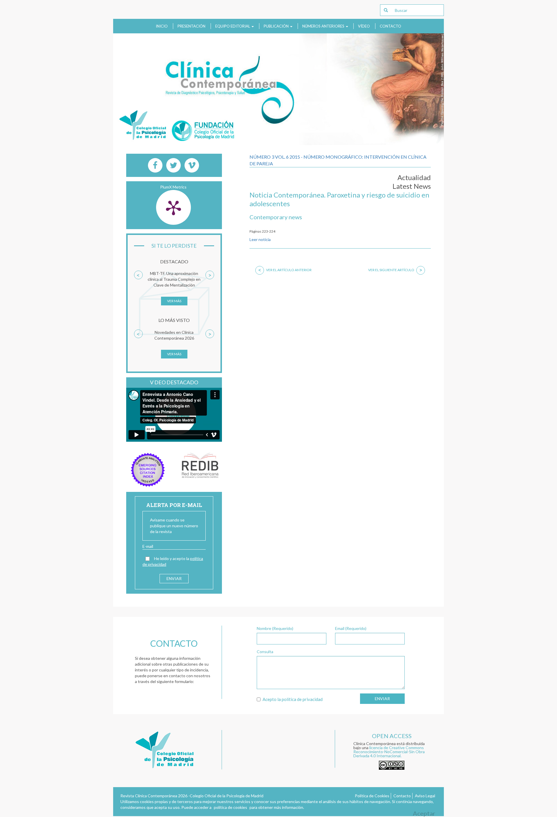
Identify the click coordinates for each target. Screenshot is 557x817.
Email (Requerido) (350, 628)
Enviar (382, 698)
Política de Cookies (372, 795)
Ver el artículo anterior (285, 270)
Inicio (162, 26)
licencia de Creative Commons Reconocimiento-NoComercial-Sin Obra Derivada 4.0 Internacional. (389, 751)
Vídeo (364, 26)
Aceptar (424, 813)
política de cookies (230, 807)
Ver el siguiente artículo (395, 270)
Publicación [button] (277, 26)
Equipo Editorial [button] (233, 26)
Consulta (265, 651)
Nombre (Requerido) (275, 628)
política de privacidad (302, 699)
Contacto (390, 26)
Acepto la (293, 699)
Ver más (174, 301)
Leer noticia (260, 239)
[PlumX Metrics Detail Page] (173, 207)
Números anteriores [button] (323, 26)
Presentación (191, 26)
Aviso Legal (425, 795)
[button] (138, 291)
